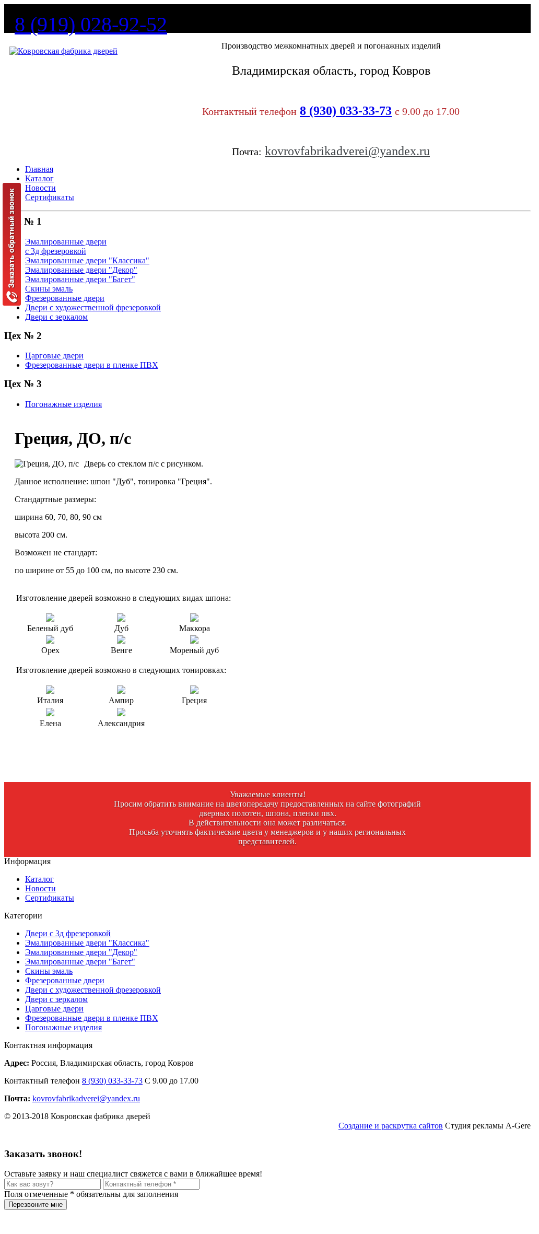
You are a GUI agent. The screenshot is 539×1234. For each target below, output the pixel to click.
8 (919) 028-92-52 (91, 24)
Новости (40, 187)
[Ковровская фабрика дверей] (63, 50)
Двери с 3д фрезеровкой (68, 933)
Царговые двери (54, 1008)
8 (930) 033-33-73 (346, 111)
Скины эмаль (49, 971)
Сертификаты (49, 197)
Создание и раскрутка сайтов (390, 1125)
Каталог (39, 178)
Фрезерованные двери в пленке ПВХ (91, 1018)
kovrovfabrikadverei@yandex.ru (347, 151)
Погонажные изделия (63, 1027)
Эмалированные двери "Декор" (81, 952)
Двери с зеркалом (56, 999)
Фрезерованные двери (64, 980)
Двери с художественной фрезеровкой (93, 989)
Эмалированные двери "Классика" (87, 942)
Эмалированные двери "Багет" (80, 961)
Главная (39, 169)
